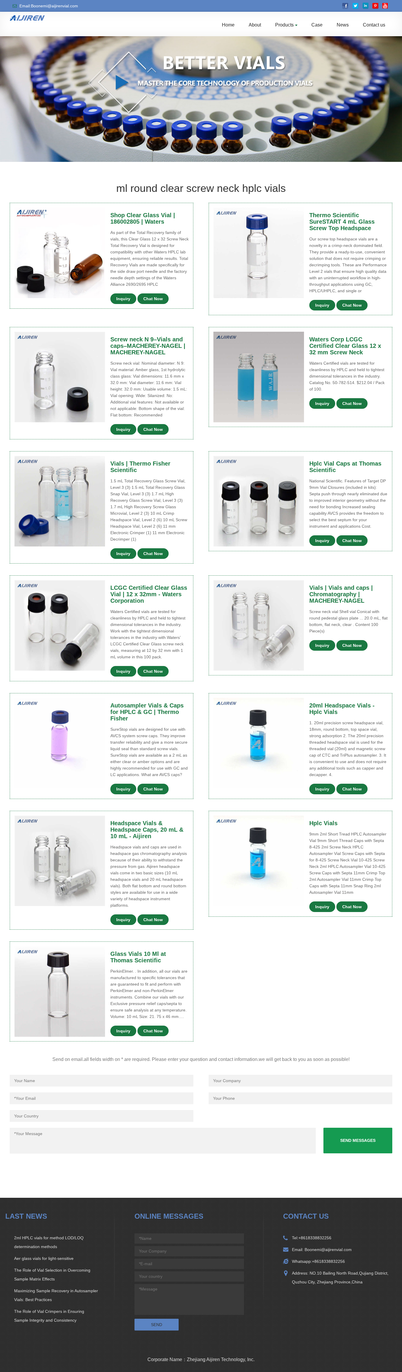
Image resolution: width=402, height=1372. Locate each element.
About (255, 24)
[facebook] (345, 6)
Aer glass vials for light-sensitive (44, 1258)
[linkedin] (365, 6)
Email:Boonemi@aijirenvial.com (48, 6)
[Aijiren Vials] (27, 17)
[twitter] (355, 6)
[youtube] (385, 6)
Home (228, 24)
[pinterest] (375, 6)
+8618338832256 (314, 1237)
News (343, 24)
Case (317, 24)
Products (284, 24)
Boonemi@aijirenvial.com (327, 1249)
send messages (358, 1140)
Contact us (374, 24)
